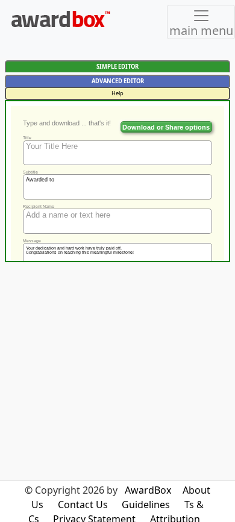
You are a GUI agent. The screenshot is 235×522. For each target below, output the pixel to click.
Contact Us (83, 504)
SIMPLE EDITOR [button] (117, 67)
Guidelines (146, 504)
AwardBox (148, 490)
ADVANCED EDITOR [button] (118, 81)
